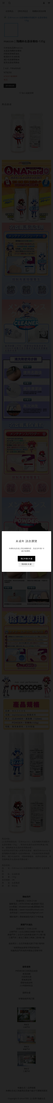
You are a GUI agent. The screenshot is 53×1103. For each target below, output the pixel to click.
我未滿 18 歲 (26, 564)
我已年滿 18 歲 (26, 559)
